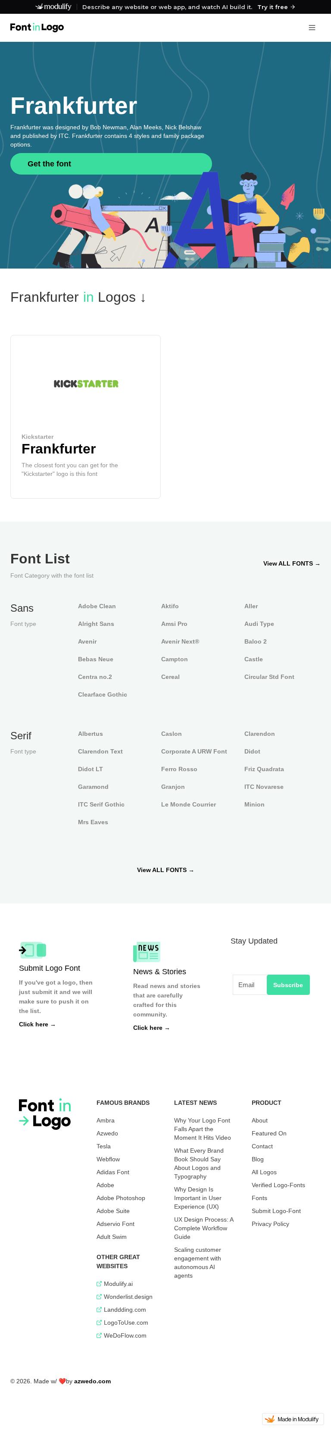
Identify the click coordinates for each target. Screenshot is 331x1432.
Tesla (104, 1146)
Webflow (108, 1159)
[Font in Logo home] (37, 27)
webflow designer (33, 1376)
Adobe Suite (113, 1210)
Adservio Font (115, 1223)
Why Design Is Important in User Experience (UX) (198, 1198)
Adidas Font (113, 1172)
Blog (258, 1159)
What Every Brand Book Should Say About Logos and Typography (199, 1163)
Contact (262, 1146)
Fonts (259, 1197)
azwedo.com (92, 1381)
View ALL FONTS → (292, 563)
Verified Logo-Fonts (278, 1185)
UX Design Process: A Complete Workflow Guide (203, 1228)
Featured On (269, 1133)
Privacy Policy (270, 1223)
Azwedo (107, 1133)
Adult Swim (112, 1236)
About (260, 1120)
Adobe (105, 1185)
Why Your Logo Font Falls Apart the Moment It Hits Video (202, 1129)
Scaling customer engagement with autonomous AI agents (197, 1262)
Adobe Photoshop (121, 1197)
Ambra (106, 1120)
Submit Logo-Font (276, 1210)
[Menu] (312, 27)
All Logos (264, 1172)
